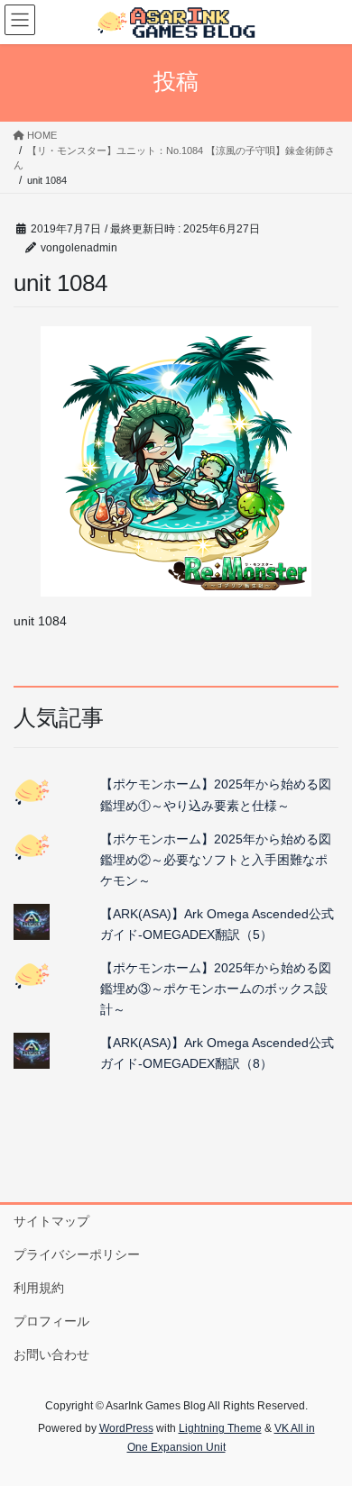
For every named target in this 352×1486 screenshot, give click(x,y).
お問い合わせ (51, 1354)
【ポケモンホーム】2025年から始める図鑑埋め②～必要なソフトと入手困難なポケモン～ (215, 860)
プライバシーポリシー (77, 1254)
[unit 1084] (176, 461)
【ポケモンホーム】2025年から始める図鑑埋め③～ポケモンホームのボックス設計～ (215, 988)
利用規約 (39, 1288)
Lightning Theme (220, 1428)
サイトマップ (51, 1221)
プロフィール (51, 1321)
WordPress (126, 1428)
